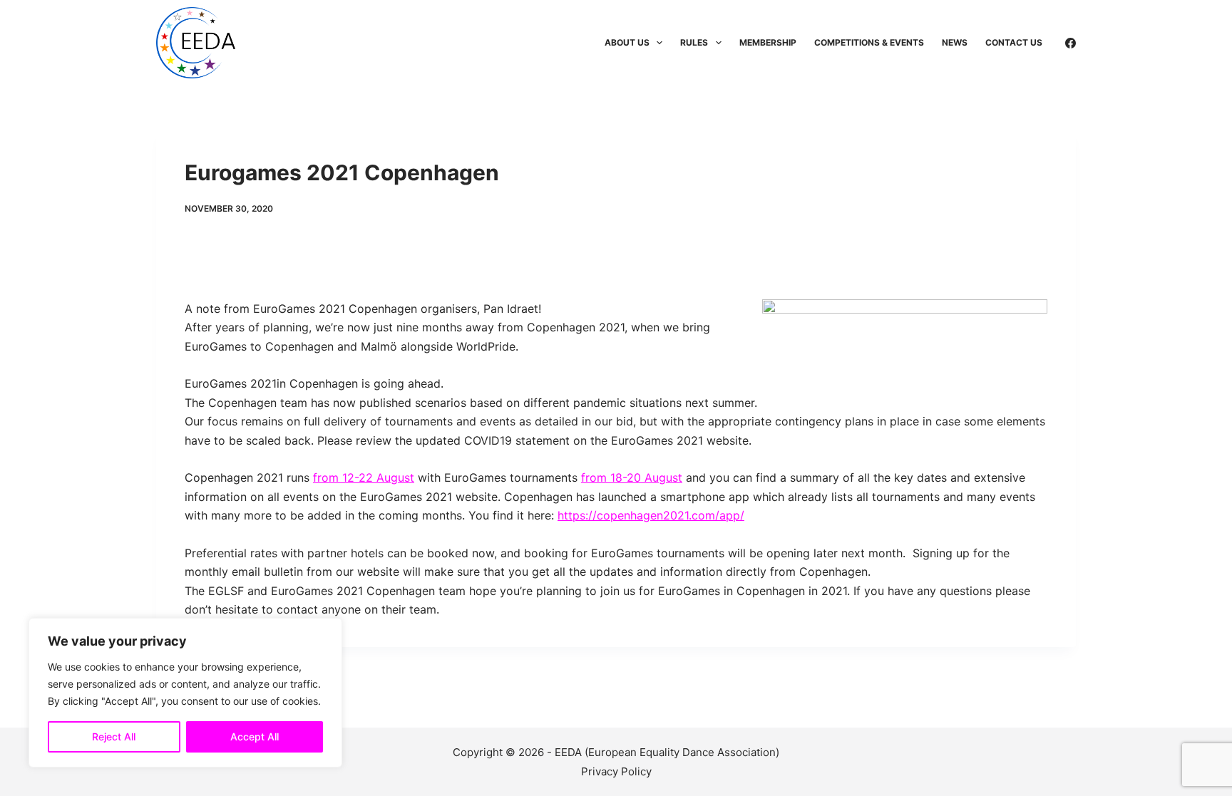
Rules (694, 42)
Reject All (113, 736)
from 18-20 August (631, 477)
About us (627, 42)
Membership (767, 42)
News (954, 42)
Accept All (254, 736)
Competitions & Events (869, 42)
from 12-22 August (363, 477)
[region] (185, 692)
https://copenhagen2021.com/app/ (651, 515)
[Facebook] (1070, 43)
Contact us (1013, 42)
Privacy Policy (616, 771)
